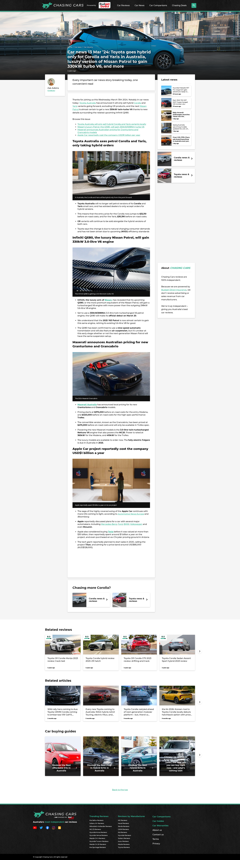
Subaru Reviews (124, 838)
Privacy (156, 843)
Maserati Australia (87, 404)
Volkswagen (136, 524)
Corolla (137, 103)
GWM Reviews (123, 829)
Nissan (108, 300)
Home (70, 47)
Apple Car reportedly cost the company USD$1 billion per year (109, 135)
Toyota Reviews (124, 847)
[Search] (194, 5)
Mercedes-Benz (109, 524)
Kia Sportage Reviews (98, 847)
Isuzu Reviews (123, 841)
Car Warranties (160, 825)
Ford (120, 524)
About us (157, 830)
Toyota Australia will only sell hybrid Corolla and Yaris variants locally (112, 124)
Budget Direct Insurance (173, 290)
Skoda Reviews (123, 826)
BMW (126, 524)
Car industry (88, 47)
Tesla (110, 532)
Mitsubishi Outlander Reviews (101, 826)
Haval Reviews (123, 823)
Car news (78, 47)
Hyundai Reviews (124, 835)
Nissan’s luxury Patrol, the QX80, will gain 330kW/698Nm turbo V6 (111, 127)
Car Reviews (123, 5)
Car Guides (158, 821)
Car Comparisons (158, 5)
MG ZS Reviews (95, 829)
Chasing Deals (179, 5)
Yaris (74, 106)
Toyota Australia (87, 103)
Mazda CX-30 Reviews (98, 844)
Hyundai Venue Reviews (99, 835)
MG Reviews (122, 820)
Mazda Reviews (124, 844)
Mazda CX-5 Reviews (97, 838)
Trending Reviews (99, 816)
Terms (155, 839)
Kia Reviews (122, 832)
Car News (139, 5)
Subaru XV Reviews (97, 823)
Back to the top (120, 790)
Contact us (158, 834)
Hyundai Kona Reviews (98, 832)
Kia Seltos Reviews (96, 820)
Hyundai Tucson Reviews (99, 841)
